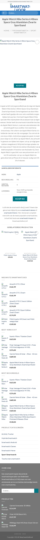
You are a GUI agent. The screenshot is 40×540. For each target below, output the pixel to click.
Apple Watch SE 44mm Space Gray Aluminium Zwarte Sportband (30, 257)
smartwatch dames (28, 210)
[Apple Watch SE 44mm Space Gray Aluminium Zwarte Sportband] (30, 241)
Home (6, 31)
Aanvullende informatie (11, 168)
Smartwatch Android (9, 442)
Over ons (17, 534)
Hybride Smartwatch (9, 438)
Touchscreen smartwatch (11, 459)
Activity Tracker (8, 434)
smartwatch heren (10, 213)
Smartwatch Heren (8, 450)
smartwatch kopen (26, 218)
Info (24, 534)
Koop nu (20, 85)
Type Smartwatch (20, 31)
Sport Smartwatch (25, 32)
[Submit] (36, 13)
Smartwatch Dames (9, 446)
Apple (19, 174)
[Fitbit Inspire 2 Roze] (10, 241)
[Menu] (3, 6)
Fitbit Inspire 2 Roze (10, 255)
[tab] (20, 168)
